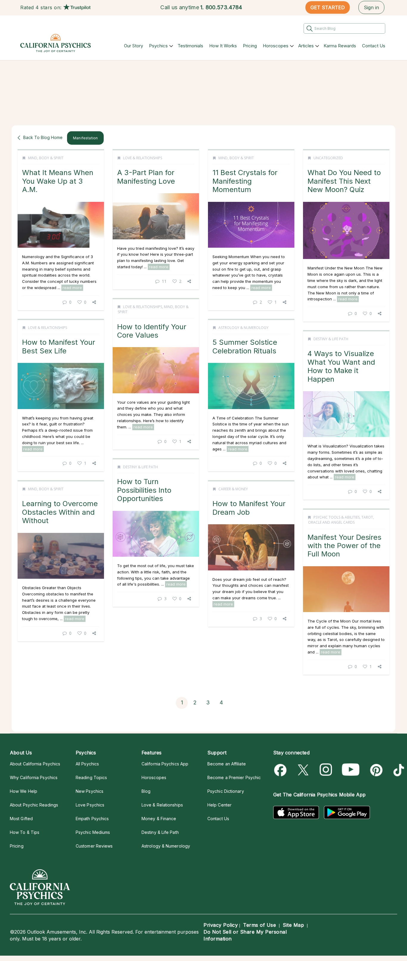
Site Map (293, 925)
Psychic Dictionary (225, 791)
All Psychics (87, 763)
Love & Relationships (142, 157)
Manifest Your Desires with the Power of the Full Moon (344, 545)
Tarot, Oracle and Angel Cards (341, 520)
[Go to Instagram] (326, 770)
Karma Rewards (340, 46)
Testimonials (190, 46)
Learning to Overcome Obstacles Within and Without (60, 512)
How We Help (23, 791)
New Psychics (89, 791)
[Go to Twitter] (304, 770)
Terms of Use (259, 925)
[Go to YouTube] (350, 770)
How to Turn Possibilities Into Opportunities (144, 490)
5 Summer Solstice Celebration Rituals (244, 346)
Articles (306, 46)
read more (72, 287)
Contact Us (373, 46)
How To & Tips (24, 832)
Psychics (158, 46)
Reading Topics (91, 777)
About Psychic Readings (34, 804)
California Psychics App (165, 763)
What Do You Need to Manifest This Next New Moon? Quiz (344, 181)
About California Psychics (35, 763)
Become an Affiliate (226, 763)
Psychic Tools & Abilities (336, 517)
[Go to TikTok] (397, 770)
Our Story (133, 46)
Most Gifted (21, 818)
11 (164, 281)
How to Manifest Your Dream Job (248, 507)
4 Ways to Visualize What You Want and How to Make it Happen (341, 366)
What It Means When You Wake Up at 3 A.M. (57, 181)
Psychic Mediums (93, 832)
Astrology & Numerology (243, 327)
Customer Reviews (94, 845)
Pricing (250, 46)
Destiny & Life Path (330, 338)
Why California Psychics (34, 777)
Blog (146, 791)
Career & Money (233, 489)
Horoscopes (275, 46)
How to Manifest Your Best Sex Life (58, 346)
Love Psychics (90, 804)
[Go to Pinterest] (375, 770)
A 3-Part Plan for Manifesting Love (146, 176)
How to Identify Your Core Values (151, 330)
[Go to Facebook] (281, 770)
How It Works (223, 46)
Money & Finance (159, 818)
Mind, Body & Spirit (45, 157)
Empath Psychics (92, 818)
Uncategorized (328, 157)
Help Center (219, 804)
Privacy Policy (221, 925)
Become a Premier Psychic (234, 777)
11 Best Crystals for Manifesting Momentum (244, 181)
